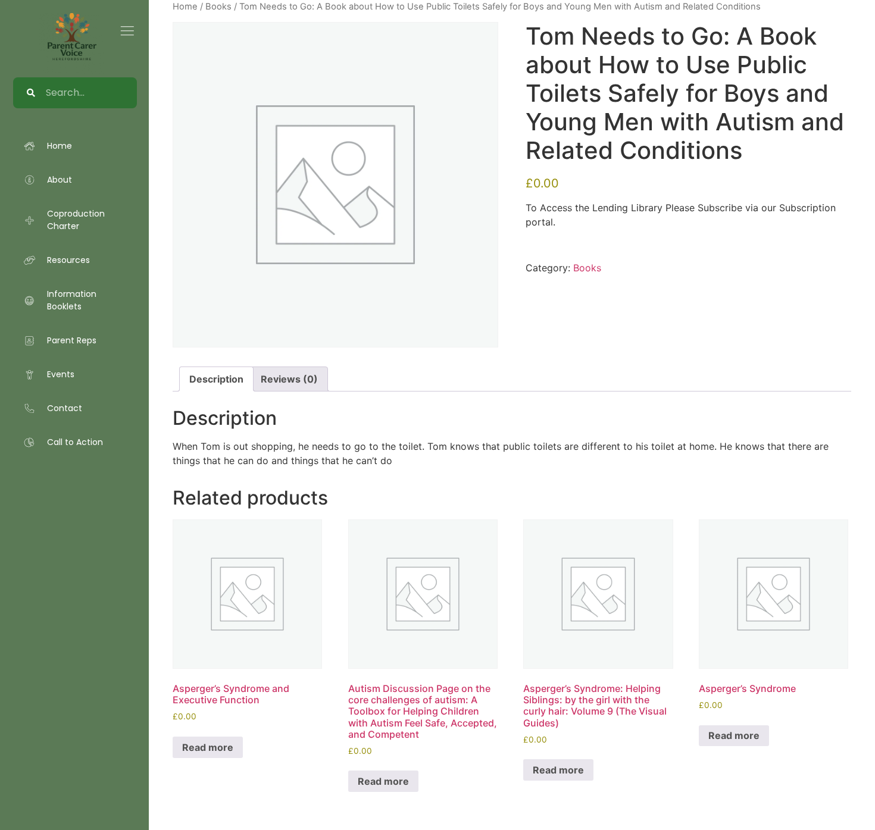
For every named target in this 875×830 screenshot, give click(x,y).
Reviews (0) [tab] (289, 379)
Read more (207, 747)
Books (587, 268)
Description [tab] (216, 379)
